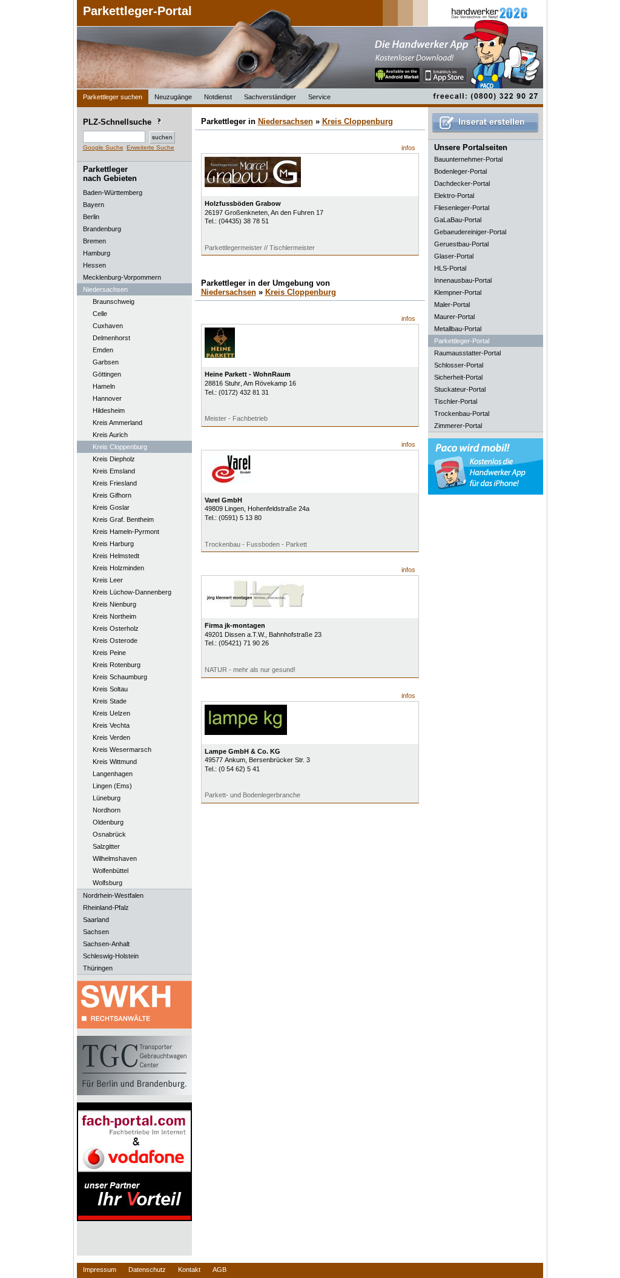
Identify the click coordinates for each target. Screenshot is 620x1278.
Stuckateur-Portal (460, 389)
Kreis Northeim (114, 616)
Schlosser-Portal (458, 365)
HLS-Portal (450, 268)
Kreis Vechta (111, 725)
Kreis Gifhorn (112, 495)
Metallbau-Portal (457, 328)
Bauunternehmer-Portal (468, 159)
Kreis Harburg (113, 543)
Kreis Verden (111, 737)
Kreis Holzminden (118, 567)
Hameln (104, 386)
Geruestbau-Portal (461, 244)
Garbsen (106, 362)
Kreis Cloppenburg (120, 446)
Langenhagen (113, 773)
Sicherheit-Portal (458, 377)
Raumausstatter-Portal (467, 353)
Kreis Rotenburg (116, 664)
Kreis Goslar (111, 507)
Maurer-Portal (454, 316)
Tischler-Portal (455, 401)
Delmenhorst (111, 337)
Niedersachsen (285, 121)
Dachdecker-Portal (462, 183)
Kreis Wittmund (115, 761)
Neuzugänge (173, 96)
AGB (219, 1269)
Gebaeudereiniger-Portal (470, 232)
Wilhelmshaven (115, 858)
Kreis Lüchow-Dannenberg (132, 592)
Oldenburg (108, 822)
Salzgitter (106, 846)
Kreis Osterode (115, 640)
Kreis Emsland (114, 471)
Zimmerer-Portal (458, 425)
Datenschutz (147, 1269)
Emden (103, 350)
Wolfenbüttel (110, 870)
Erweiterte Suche (150, 147)
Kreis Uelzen (111, 713)
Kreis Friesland (115, 483)
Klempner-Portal (457, 292)
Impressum (99, 1269)
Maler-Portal (452, 304)
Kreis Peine (109, 652)
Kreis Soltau (110, 689)
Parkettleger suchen (112, 96)
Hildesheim (109, 410)
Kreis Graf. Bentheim (123, 519)
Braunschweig (113, 301)
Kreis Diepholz (114, 459)
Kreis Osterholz (116, 628)
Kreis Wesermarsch (122, 749)
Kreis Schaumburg (120, 676)
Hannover (107, 398)
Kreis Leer (108, 580)
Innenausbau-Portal (463, 280)
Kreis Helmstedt (116, 555)
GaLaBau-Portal (457, 219)
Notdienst (218, 96)
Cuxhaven (108, 325)
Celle (100, 313)
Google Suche (103, 147)
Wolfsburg (107, 882)
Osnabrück (109, 834)
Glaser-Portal (453, 256)
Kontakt (189, 1269)
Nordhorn (106, 810)
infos (408, 147)
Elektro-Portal (454, 195)
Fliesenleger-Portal (461, 207)
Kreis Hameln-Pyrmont (126, 531)
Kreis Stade (110, 701)
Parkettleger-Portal (137, 11)
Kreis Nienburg (114, 604)
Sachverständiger (270, 96)
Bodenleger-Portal (460, 171)
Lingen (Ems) (112, 785)
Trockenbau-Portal (461, 413)
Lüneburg (106, 798)
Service (319, 96)
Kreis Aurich (110, 434)
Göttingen (107, 374)
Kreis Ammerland (117, 422)
